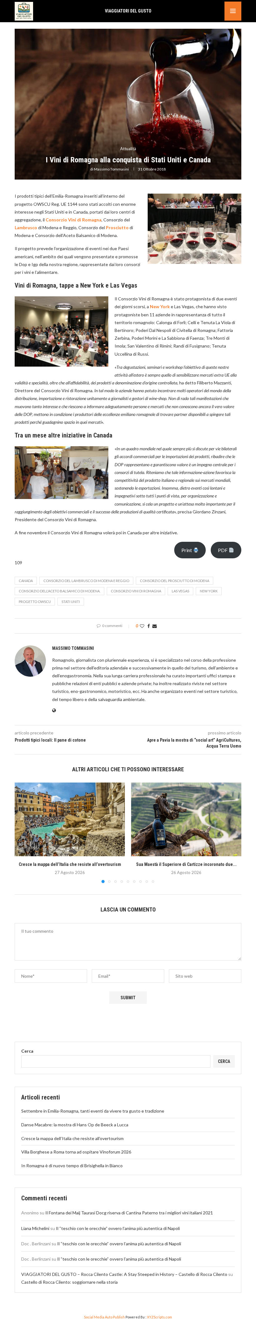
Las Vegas (180, 591)
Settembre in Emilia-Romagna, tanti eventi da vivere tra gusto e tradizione (92, 1111)
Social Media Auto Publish (104, 1317)
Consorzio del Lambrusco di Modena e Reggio (86, 581)
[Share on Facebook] (148, 626)
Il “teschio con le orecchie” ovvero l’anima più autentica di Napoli (118, 1228)
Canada (26, 581)
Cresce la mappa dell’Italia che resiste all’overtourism (70, 864)
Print (187, 550)
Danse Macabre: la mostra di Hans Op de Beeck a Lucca (74, 1124)
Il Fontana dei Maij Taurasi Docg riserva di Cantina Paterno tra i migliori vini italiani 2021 (129, 1212)
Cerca (27, 1051)
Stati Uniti (71, 602)
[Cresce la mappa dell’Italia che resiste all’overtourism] (70, 819)
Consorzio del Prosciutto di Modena (174, 581)
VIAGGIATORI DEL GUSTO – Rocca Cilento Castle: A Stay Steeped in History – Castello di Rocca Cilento (124, 1274)
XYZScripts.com (159, 1317)
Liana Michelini (35, 1228)
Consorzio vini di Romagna (136, 591)
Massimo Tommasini (111, 169)
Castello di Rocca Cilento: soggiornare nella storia (69, 1282)
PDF (223, 550)
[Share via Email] (154, 626)
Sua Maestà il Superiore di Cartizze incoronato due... (186, 864)
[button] (23, 832)
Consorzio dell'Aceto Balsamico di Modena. (59, 591)
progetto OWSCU (35, 602)
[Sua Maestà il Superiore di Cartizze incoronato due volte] (186, 819)
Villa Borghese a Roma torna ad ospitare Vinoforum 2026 (76, 1151)
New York (209, 591)
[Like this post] (142, 626)
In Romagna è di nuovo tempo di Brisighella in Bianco (72, 1165)
